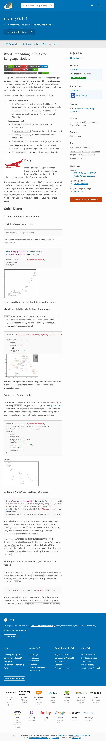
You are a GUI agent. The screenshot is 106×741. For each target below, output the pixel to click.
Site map (56, 738)
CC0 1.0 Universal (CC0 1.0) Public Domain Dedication (85, 174)
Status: (16, 630)
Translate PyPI (60, 661)
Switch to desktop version (14, 678)
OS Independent (81, 183)
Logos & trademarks (37, 667)
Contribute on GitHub (63, 658)
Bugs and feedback (62, 654)
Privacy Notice (86, 664)
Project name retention (13, 664)
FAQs (6, 668)
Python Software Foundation (42, 625)
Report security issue (89, 658)
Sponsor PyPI (60, 664)
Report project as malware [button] (86, 199)
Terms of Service (87, 654)
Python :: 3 (78, 191)
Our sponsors (34, 670)
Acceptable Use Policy (89, 668)
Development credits (63, 668)
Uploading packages (12, 658)
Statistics (33, 664)
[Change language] (98, 5)
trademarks (61, 735)
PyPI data (75, 69)
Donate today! (10, 636)
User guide (8, 661)
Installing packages (11, 654)
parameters (56, 405)
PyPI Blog (33, 654)
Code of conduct (87, 661)
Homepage (77, 58)
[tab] (12, 44)
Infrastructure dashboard (34, 659)
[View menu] (92, 5)
